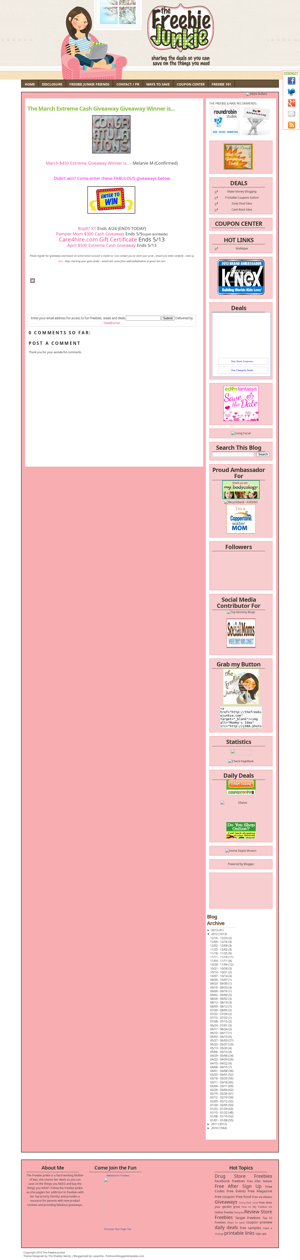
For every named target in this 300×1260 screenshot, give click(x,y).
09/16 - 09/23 (219, 987)
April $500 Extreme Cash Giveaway (101, 245)
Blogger (249, 864)
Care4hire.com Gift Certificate (98, 239)
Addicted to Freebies (118, 1175)
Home (30, 84)
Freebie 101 (221, 84)
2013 (214, 930)
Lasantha (98, 1256)
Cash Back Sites (242, 210)
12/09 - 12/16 (219, 942)
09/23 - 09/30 (219, 983)
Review (251, 1211)
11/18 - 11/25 (219, 953)
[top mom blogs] (241, 829)
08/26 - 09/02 (219, 999)
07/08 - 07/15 (219, 1021)
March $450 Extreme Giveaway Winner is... (88, 163)
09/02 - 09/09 (219, 995)
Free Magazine (260, 1191)
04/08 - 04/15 (219, 1067)
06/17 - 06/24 (219, 1029)
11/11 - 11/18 (219, 957)
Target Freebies (248, 1217)
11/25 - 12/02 (219, 950)
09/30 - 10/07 (219, 980)
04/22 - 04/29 (219, 1059)
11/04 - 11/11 (219, 961)
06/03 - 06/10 (219, 1037)
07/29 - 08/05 (219, 1010)
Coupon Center (191, 84)
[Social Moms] (241, 635)
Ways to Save (158, 84)
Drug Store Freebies (243, 1176)
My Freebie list (262, 1206)
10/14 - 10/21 (219, 972)
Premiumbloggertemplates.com (125, 1256)
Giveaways (226, 1202)
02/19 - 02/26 (219, 1094)
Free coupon (225, 1196)
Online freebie (224, 1212)
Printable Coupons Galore (242, 198)
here (60, 261)
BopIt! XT (87, 228)
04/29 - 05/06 (219, 1056)
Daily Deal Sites (242, 203)
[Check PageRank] (241, 761)
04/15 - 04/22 (219, 1063)
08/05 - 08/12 (219, 1006)
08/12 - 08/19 (219, 1002)
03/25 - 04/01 (219, 1075)
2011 (214, 1124)
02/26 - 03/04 (219, 1090)
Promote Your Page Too (117, 1229)
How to (246, 1206)
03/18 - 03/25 (219, 1078)
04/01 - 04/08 (219, 1071)
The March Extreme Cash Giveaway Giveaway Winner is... (101, 108)
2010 (214, 1128)
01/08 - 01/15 (219, 1116)
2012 (214, 934)
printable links (239, 1233)
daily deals (226, 1227)
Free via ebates (262, 1197)
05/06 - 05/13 (219, 1052)
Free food (243, 1196)
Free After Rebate (259, 1181)
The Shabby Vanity (59, 1256)
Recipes (239, 1212)
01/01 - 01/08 (219, 1120)
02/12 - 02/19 (219, 1097)
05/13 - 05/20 (219, 1048)
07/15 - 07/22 (219, 1018)
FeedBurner (112, 323)
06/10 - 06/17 (219, 1033)
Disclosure (52, 84)
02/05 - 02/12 (219, 1101)
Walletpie (242, 248)
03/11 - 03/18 (219, 1082)
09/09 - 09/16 (219, 991)
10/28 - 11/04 (219, 964)
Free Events (236, 1191)
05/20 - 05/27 (219, 1044)
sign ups (261, 1234)
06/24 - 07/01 (219, 1025)
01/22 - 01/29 (219, 1109)
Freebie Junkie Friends (89, 84)
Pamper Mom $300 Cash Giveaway (90, 234)
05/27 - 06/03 (219, 1040)
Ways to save (235, 1222)
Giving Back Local (248, 1202)
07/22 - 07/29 (219, 1014)
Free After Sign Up (238, 1186)
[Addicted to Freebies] (118, 1225)
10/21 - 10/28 (219, 968)
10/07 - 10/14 (219, 976)
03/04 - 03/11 (219, 1086)
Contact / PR (127, 84)
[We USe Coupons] (241, 838)
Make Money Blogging (241, 191)
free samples (250, 1228)
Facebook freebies (230, 1181)
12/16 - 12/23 (219, 938)
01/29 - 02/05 (219, 1105)
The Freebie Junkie (54, 1252)
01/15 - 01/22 (219, 1113)
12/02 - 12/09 (219, 946)
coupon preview (259, 1222)
